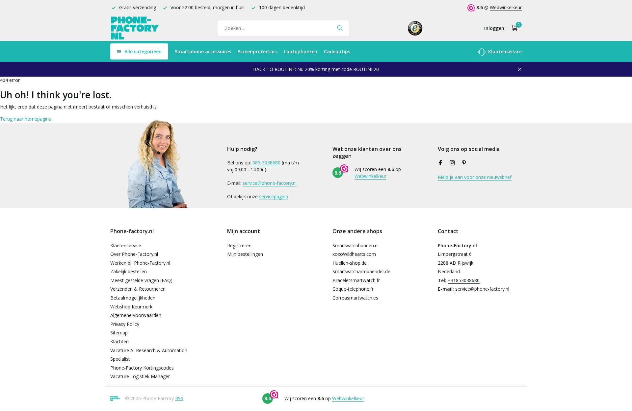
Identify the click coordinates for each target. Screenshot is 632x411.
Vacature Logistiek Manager (140, 376)
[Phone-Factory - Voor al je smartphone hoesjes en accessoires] (135, 28)
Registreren (239, 245)
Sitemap (119, 332)
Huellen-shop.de (349, 263)
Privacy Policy (124, 324)
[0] (513, 28)
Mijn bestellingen (245, 254)
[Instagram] (452, 163)
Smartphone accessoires (203, 51)
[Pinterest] (464, 163)
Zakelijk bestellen (128, 271)
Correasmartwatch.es (355, 298)
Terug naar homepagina (25, 119)
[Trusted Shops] (415, 28)
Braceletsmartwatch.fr (356, 280)
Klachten (119, 341)
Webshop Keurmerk (131, 306)
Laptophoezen (300, 51)
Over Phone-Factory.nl (134, 254)
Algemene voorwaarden (135, 315)
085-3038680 (266, 162)
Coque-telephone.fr (353, 289)
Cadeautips (337, 51)
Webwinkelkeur (506, 7)
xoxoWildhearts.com (354, 254)
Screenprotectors (257, 51)
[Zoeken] (340, 28)
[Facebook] (440, 163)
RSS (179, 398)
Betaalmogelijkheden (132, 298)
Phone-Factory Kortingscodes (142, 368)
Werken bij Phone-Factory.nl (140, 263)
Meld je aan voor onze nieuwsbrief (475, 177)
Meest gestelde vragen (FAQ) (141, 280)
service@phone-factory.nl (270, 183)
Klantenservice (504, 51)
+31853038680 (464, 280)
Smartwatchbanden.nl (355, 245)
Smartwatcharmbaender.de (361, 271)
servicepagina (273, 196)
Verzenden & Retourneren (138, 289)
